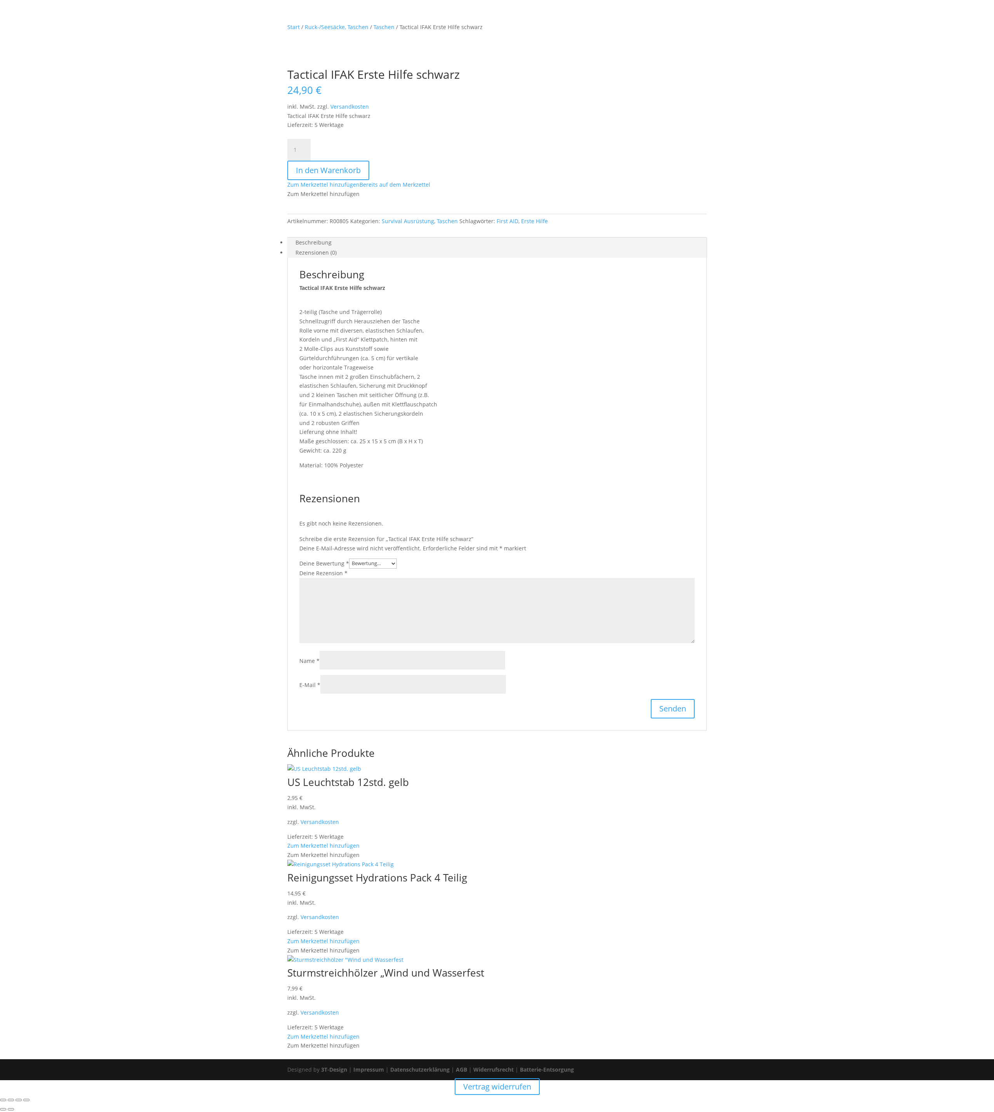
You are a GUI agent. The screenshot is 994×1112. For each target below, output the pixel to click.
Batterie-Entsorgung (547, 1069)
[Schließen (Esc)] (26, 1100)
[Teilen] (19, 1100)
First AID (507, 221)
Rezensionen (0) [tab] (316, 252)
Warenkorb (573, 16)
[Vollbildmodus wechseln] (11, 1100)
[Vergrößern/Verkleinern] (3, 1100)
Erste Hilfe (534, 221)
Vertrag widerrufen (649, 16)
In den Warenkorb (328, 170)
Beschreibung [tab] (313, 242)
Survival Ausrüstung (408, 221)
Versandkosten (349, 106)
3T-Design (334, 1069)
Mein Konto (533, 16)
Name (309, 660)
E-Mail (309, 685)
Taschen (447, 221)
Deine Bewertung (324, 563)
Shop (500, 16)
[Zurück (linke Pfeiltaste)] (3, 1109)
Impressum (368, 1069)
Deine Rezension (323, 573)
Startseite (471, 16)
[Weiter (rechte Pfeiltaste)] (11, 1109)
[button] (358, 184)
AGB (461, 1069)
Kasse (605, 16)
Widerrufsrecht (493, 1069)
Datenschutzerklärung (420, 1069)
